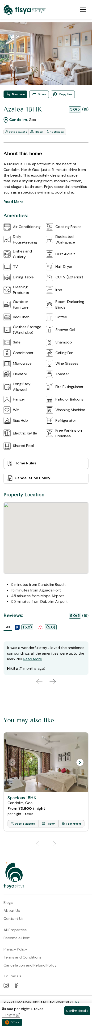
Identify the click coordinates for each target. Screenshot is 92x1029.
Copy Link (65, 94)
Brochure (18, 94)
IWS (76, 1002)
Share (42, 94)
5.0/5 (75, 109)
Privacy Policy (15, 949)
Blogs (8, 902)
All (8, 626)
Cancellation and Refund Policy (30, 965)
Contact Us (13, 918)
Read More (14, 201)
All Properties (15, 929)
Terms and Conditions (23, 957)
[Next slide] (53, 682)
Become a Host (17, 937)
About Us (12, 910)
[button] (80, 762)
